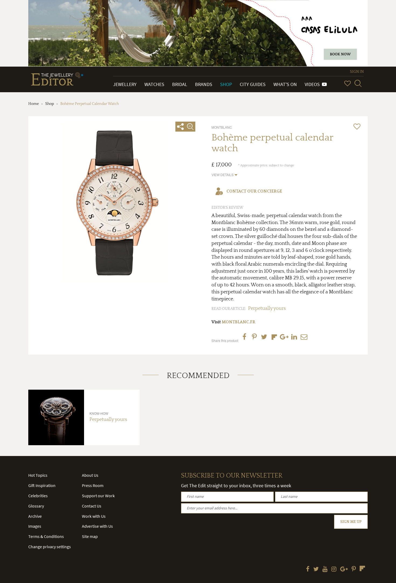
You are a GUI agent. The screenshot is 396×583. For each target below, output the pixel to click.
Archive (35, 516)
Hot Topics (37, 475)
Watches (154, 84)
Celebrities (38, 495)
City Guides (253, 84)
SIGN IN (357, 72)
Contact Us (91, 506)
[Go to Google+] (344, 569)
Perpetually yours (267, 308)
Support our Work (98, 495)
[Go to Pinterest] (354, 569)
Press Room (92, 485)
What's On (285, 84)
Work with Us (94, 516)
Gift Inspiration (41, 485)
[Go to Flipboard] (362, 568)
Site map (90, 536)
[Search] (358, 83)
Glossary (36, 506)
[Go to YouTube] (325, 569)
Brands (203, 84)
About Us (90, 475)
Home (33, 104)
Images (34, 526)
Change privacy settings (49, 546)
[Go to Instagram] (333, 569)
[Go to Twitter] (316, 569)
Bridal (179, 84)
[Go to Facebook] (308, 569)
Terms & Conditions (46, 536)
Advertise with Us (97, 526)
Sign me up (351, 522)
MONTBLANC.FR (238, 322)
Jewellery (125, 84)
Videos (313, 84)
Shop (226, 84)
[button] (224, 174)
